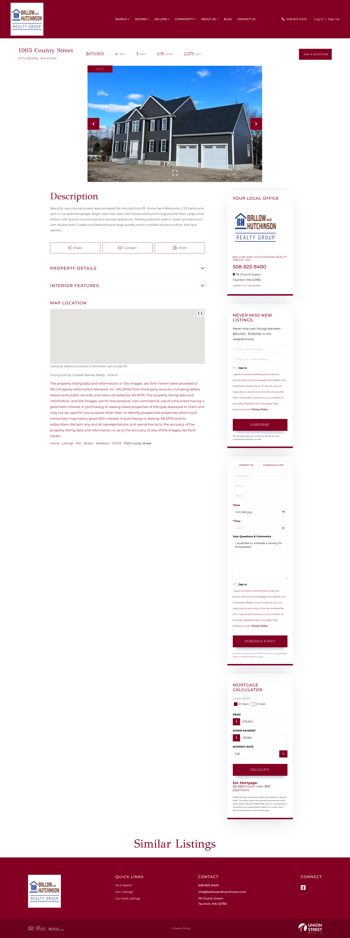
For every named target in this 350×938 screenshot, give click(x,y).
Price (237, 714)
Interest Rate (243, 746)
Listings (67, 443)
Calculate (260, 769)
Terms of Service (250, 657)
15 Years (261, 704)
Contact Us (239, 285)
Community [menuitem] (184, 19)
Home (54, 443)
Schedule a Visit (273, 465)
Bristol (88, 443)
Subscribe (260, 424)
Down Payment (244, 730)
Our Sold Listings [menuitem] (127, 898)
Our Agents (254, 285)
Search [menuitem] (121, 19)
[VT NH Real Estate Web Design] (310, 928)
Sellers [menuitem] (161, 19)
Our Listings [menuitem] (124, 892)
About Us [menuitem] (208, 19)
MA (78, 443)
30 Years (243, 704)
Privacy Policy (260, 409)
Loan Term (241, 698)
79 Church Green (212, 901)
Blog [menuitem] (228, 19)
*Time (237, 521)
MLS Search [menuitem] (123, 885)
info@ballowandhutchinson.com (222, 892)
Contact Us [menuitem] (246, 19)
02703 (116, 443)
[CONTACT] (315, 54)
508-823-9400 (297, 19)
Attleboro (103, 443)
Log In (318, 19)
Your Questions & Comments (252, 536)
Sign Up (334, 19)
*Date (236, 505)
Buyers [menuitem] (141, 19)
